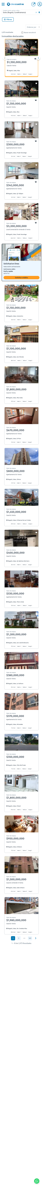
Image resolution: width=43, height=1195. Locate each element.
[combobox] (33, 27)
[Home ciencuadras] (16, 5)
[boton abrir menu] (3, 4)
